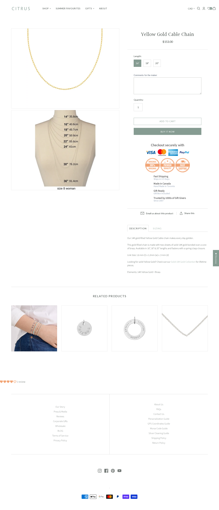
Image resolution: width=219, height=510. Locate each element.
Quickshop (22, 357)
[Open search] (198, 8)
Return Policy (158, 443)
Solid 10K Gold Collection (183, 262)
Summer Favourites (68, 8)
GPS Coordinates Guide (159, 423)
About (103, 8)
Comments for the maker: (145, 75)
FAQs (158, 409)
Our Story (60, 407)
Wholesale (60, 426)
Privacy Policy (60, 440)
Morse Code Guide (159, 428)
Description (138, 228)
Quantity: (138, 99)
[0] (209, 8)
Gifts (88, 8)
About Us (158, 404)
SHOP (45, 8)
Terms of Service (60, 435)
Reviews (60, 416)
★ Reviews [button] (216, 258)
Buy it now (168, 131)
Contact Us (158, 414)
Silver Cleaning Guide (159, 433)
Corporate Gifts (60, 421)
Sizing (157, 228)
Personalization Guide (158, 419)
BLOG (60, 431)
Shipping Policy (158, 438)
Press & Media (60, 411)
